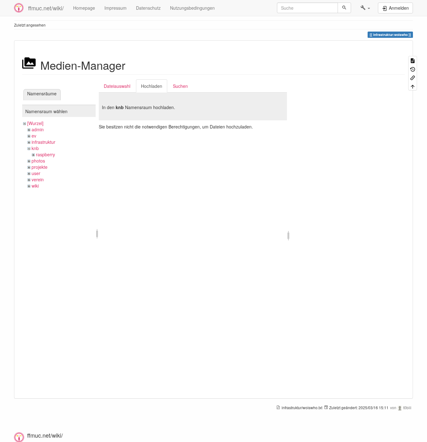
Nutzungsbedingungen (192, 8)
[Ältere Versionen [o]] (413, 69)
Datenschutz (148, 8)
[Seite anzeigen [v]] (413, 60)
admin (38, 129)
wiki (35, 186)
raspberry (45, 154)
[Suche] (344, 8)
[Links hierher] (413, 77)
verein (38, 179)
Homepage (84, 8)
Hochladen (151, 86)
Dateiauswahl (117, 86)
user (36, 173)
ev (34, 136)
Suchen (180, 86)
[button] (365, 8)
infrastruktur (43, 142)
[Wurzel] (35, 123)
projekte (40, 167)
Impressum (115, 8)
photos (38, 161)
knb (35, 148)
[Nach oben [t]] (413, 86)
